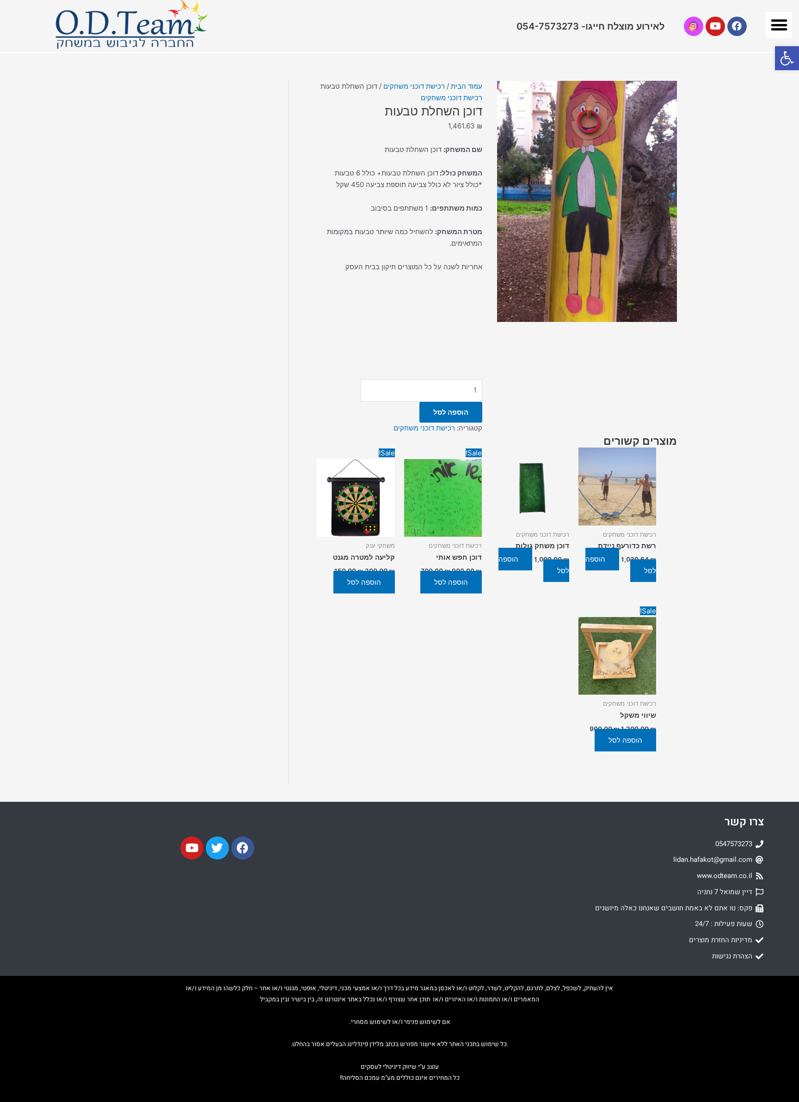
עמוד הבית (466, 86)
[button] (779, 25)
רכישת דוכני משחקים (414, 86)
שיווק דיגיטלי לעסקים (389, 1067)
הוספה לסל (450, 412)
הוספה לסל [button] (451, 582)
